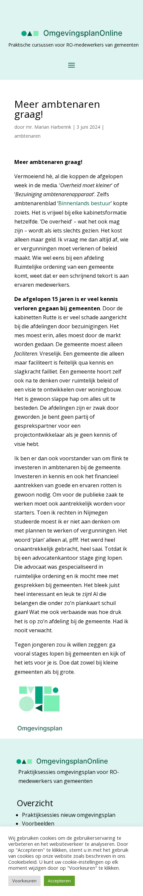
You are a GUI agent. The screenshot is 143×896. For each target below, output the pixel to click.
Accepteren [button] (59, 881)
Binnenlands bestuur (84, 203)
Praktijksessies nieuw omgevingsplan (69, 815)
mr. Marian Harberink (48, 127)
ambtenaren (27, 136)
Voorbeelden (38, 823)
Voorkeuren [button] (24, 881)
